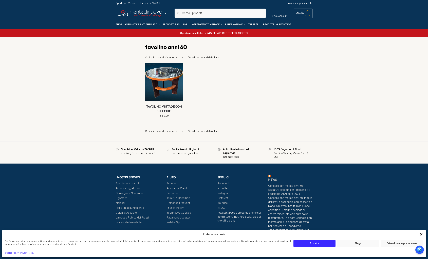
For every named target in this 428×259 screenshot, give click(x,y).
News (272, 180)
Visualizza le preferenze (402, 243)
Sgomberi (121, 198)
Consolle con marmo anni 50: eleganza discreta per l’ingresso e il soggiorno (289, 189)
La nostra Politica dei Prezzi (132, 217)
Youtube (222, 203)
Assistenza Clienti (176, 188)
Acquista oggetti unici (128, 188)
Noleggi (120, 203)
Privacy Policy (27, 253)
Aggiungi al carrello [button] (164, 123)
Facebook (223, 183)
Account (171, 183)
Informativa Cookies (178, 212)
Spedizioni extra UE (127, 183)
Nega (358, 243)
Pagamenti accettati (178, 217)
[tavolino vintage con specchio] (164, 82)
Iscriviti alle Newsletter (129, 222)
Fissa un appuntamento (130, 207)
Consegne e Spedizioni (129, 193)
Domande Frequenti (178, 203)
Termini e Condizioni (178, 198)
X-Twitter (222, 188)
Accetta (314, 243)
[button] (421, 234)
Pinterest (222, 198)
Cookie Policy (12, 253)
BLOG (221, 207)
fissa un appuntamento (299, 3)
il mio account (279, 15)
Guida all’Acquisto (126, 212)
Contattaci (172, 193)
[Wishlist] (178, 68)
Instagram (223, 193)
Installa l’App (173, 222)
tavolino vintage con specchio (164, 109)
